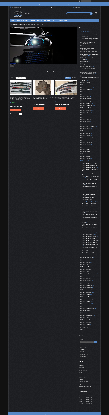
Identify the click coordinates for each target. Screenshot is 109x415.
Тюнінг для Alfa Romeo (87, 87)
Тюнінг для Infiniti (86, 144)
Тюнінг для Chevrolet (87, 105)
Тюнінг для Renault (87, 292)
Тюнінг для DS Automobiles (88, 126)
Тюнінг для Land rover (87, 257)
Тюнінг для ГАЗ (85, 317)
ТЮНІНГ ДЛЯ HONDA (87, 140)
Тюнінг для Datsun (86, 119)
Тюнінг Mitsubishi (86, 278)
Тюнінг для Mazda (86, 269)
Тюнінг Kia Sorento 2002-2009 (89, 227)
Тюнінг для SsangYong (87, 299)
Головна (13, 20)
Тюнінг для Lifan (86, 262)
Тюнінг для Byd (85, 96)
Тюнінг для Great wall (87, 137)
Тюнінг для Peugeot (87, 285)
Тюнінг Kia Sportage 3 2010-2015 (90, 247)
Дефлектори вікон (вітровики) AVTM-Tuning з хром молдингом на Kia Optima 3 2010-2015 (20, 98)
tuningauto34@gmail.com (85, 386)
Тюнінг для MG (85, 271)
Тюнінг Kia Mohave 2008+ (88, 197)
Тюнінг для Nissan (86, 280)
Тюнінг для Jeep (86, 158)
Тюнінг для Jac (85, 153)
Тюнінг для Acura (86, 84)
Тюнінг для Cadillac (87, 98)
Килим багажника (86, 66)
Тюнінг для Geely (86, 133)
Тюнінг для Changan (87, 101)
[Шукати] (91, 13)
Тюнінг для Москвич (87, 322)
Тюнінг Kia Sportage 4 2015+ (89, 250)
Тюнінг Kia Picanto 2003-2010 (89, 203)
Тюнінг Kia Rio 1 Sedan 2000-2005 (90, 208)
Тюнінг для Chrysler (87, 107)
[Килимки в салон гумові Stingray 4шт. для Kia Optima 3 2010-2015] (43, 87)
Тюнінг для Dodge (86, 124)
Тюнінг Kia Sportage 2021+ (88, 252)
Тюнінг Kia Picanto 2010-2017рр (89, 205)
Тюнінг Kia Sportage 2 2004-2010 (90, 244)
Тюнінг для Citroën (86, 110)
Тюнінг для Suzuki (86, 303)
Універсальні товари (87, 45)
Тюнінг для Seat (86, 294)
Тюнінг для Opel (86, 283)
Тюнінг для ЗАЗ (86, 319)
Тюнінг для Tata (86, 310)
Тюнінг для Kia (25, 24)
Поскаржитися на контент (51, 413)
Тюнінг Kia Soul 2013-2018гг (89, 238)
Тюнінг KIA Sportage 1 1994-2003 (90, 242)
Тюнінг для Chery (86, 103)
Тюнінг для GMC (86, 135)
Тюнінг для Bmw (86, 89)
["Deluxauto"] (17, 13)
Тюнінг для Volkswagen (88, 308)
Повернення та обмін (49, 20)
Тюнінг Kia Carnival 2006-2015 (89, 167)
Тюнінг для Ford (86, 130)
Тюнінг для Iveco (86, 151)
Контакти (39, 20)
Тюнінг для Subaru (86, 301)
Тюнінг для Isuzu (86, 149)
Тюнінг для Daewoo (87, 114)
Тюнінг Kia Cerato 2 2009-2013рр (90, 190)
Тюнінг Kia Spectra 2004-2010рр (90, 240)
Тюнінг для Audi (86, 82)
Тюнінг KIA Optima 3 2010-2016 (89, 201)
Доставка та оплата (62, 20)
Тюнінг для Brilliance (87, 91)
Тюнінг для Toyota (86, 306)
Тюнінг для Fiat (86, 128)
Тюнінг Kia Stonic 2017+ (87, 255)
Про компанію (84, 327)
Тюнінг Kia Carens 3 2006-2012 (89, 165)
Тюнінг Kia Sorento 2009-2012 (89, 230)
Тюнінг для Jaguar (86, 156)
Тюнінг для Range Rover (88, 289)
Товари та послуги (22, 20)
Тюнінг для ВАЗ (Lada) (87, 315)
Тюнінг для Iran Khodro (87, 147)
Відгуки (82, 329)
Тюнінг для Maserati (87, 266)
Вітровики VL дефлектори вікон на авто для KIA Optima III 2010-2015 (65, 97)
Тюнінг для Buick (86, 94)
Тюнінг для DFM (86, 121)
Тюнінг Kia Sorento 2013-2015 (89, 232)
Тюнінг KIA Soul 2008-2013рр (89, 236)
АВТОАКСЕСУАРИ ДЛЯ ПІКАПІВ (89, 51)
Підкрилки (84, 63)
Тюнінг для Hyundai (87, 142)
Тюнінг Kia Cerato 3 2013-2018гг (89, 192)
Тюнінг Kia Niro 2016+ (87, 199)
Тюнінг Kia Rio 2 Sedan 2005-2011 (90, 214)
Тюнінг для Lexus (86, 260)
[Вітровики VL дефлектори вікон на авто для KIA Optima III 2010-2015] (66, 87)
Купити (15, 109)
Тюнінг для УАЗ (86, 324)
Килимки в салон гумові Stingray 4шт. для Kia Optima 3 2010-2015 (43, 97)
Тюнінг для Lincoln (86, 264)
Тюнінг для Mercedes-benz (88, 273)
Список (74, 77)
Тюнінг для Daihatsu (87, 117)
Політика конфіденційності (63, 413)
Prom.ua (61, 412)
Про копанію (32, 20)
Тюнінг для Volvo (86, 312)
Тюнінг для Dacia (86, 112)
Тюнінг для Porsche (87, 287)
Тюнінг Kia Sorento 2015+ (88, 234)
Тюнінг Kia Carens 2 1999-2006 (89, 163)
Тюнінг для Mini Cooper (87, 276)
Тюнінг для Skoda (86, 296)
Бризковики (85, 61)
